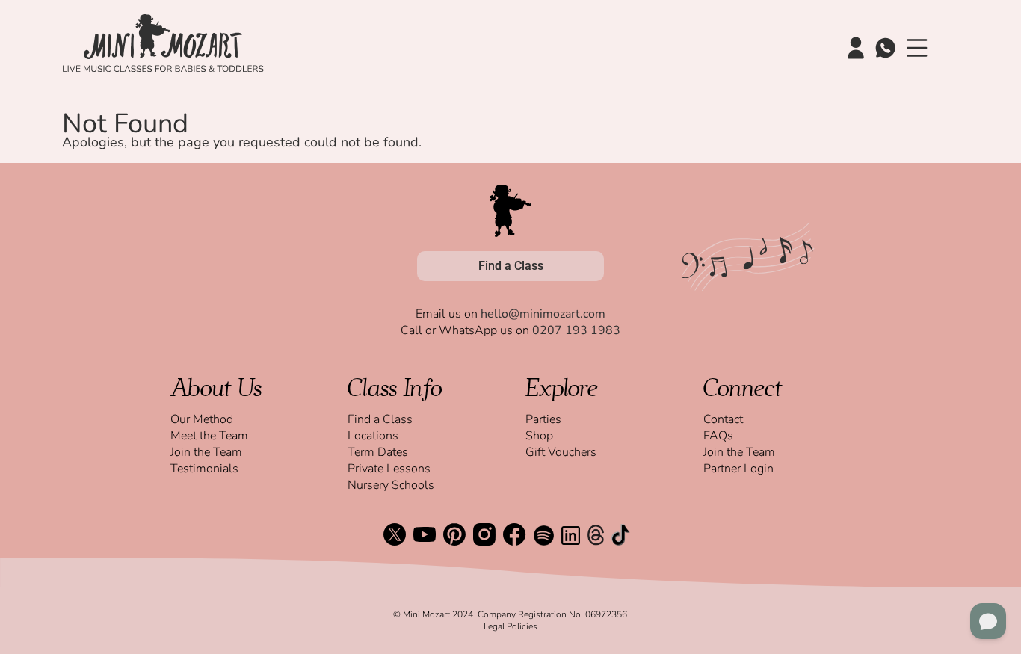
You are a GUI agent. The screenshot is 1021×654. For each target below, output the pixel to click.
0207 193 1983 (576, 330)
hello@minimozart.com (543, 314)
